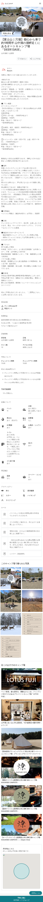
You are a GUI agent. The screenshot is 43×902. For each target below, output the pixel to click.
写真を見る (7, 33)
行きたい (23, 59)
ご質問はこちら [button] (35, 893)
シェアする (36, 59)
